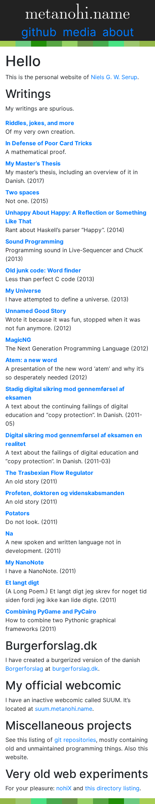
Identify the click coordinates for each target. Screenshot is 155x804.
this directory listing (112, 788)
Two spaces (22, 192)
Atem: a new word (31, 360)
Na (9, 533)
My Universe (23, 290)
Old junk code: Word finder (43, 270)
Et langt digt (22, 582)
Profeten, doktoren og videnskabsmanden (64, 492)
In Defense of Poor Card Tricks (48, 143)
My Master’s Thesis (33, 163)
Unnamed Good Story (35, 310)
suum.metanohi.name (63, 708)
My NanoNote (24, 562)
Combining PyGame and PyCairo (50, 611)
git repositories (75, 739)
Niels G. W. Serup (114, 77)
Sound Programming (34, 241)
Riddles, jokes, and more (39, 122)
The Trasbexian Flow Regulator (49, 472)
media (79, 32)
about (118, 32)
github (39, 32)
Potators (17, 513)
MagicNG (18, 339)
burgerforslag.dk (75, 668)
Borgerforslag (24, 668)
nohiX (63, 788)
